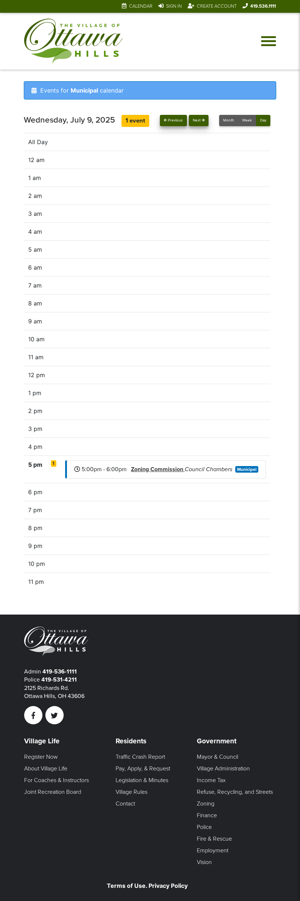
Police (204, 827)
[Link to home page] (73, 41)
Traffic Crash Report (140, 757)
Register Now (41, 757)
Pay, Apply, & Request (143, 768)
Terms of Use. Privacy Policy (147, 885)
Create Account (217, 6)
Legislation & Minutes (142, 780)
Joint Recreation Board (52, 792)
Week (247, 120)
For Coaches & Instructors (56, 780)
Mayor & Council (217, 757)
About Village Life (45, 768)
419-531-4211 (59, 679)
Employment (212, 850)
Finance (207, 815)
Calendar (141, 6)
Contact (125, 803)
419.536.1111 (263, 6)
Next (197, 120)
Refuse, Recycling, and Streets (235, 792)
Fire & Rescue (214, 838)
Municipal (246, 469)
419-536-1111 (59, 671)
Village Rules (131, 792)
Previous (175, 120)
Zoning (205, 803)
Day (263, 120)
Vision (204, 862)
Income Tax (211, 780)
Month (228, 120)
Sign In (174, 6)
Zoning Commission (158, 469)
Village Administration (223, 768)
